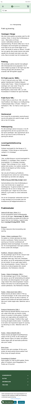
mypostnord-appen (17, 323)
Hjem (11, 24)
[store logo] (15, 6)
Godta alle (21, 402)
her (2, 245)
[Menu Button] (2, 6)
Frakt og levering (17, 24)
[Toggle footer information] (28, 375)
